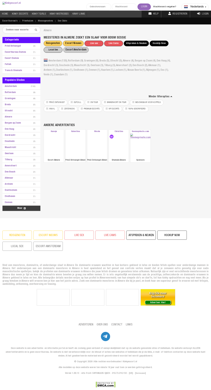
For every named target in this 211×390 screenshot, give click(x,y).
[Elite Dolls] (53, 297)
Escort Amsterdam (76, 50)
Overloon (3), (97, 65)
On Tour (94, 102)
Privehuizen (27, 21)
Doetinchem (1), (64, 70)
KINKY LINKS (79, 14)
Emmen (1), (95, 70)
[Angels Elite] (88, 297)
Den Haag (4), (163, 61)
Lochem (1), (120, 70)
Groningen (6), (91, 61)
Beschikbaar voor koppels (148, 102)
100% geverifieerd (137, 109)
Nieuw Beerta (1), (136, 70)
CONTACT (116, 324)
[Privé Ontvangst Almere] (75, 146)
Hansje (54, 131)
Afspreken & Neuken (136, 43)
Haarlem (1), (107, 70)
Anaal (52, 109)
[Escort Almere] (54, 146)
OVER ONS (102, 324)
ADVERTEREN (86, 324)
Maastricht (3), (82, 65)
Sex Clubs (62, 21)
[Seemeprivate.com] (140, 146)
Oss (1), (164, 70)
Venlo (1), (49, 75)
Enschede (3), (66, 65)
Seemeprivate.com (140, 131)
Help (155, 14)
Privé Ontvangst (57, 102)
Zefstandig (69, 109)
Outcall (77, 102)
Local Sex (53, 50)
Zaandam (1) (60, 75)
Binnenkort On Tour (116, 102)
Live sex (94, 43)
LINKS (129, 324)
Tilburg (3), (110, 65)
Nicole (97, 131)
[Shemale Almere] (112, 137)
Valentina (75, 131)
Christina (119, 131)
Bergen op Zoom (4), (146, 61)
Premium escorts (92, 109)
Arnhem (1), (50, 70)
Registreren (180, 14)
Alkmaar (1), (154, 65)
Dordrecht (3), (51, 65)
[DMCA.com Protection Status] (106, 385)
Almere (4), (129, 61)
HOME (5, 14)
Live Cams (114, 43)
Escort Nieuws (73, 43)
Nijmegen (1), (153, 70)
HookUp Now (159, 43)
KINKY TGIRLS (39, 14)
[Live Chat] (122, 297)
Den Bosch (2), (140, 65)
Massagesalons (45, 21)
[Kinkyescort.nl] (11, 3)
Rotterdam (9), (76, 61)
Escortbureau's (9, 21)
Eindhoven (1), (81, 70)
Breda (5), (104, 61)
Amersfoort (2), (124, 65)
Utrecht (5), (116, 61)
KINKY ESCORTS (20, 14)
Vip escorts (114, 109)
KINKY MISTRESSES (59, 14)
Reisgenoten (53, 43)
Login (205, 14)
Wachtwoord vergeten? (164, 7)
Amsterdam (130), (58, 61)
